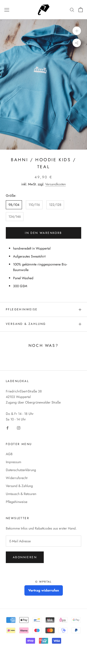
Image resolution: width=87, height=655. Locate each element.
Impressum (13, 462)
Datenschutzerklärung (21, 469)
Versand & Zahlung (26, 324)
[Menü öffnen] (6, 10)
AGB (9, 454)
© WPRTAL (43, 582)
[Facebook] (7, 427)
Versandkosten (55, 184)
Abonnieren (25, 557)
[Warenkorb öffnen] (81, 9)
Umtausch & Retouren (21, 493)
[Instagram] (18, 427)
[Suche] (72, 9)
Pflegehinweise (22, 309)
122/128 (55, 204)
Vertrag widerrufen (43, 590)
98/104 (13, 204)
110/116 (34, 204)
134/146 (14, 216)
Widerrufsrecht (16, 477)
